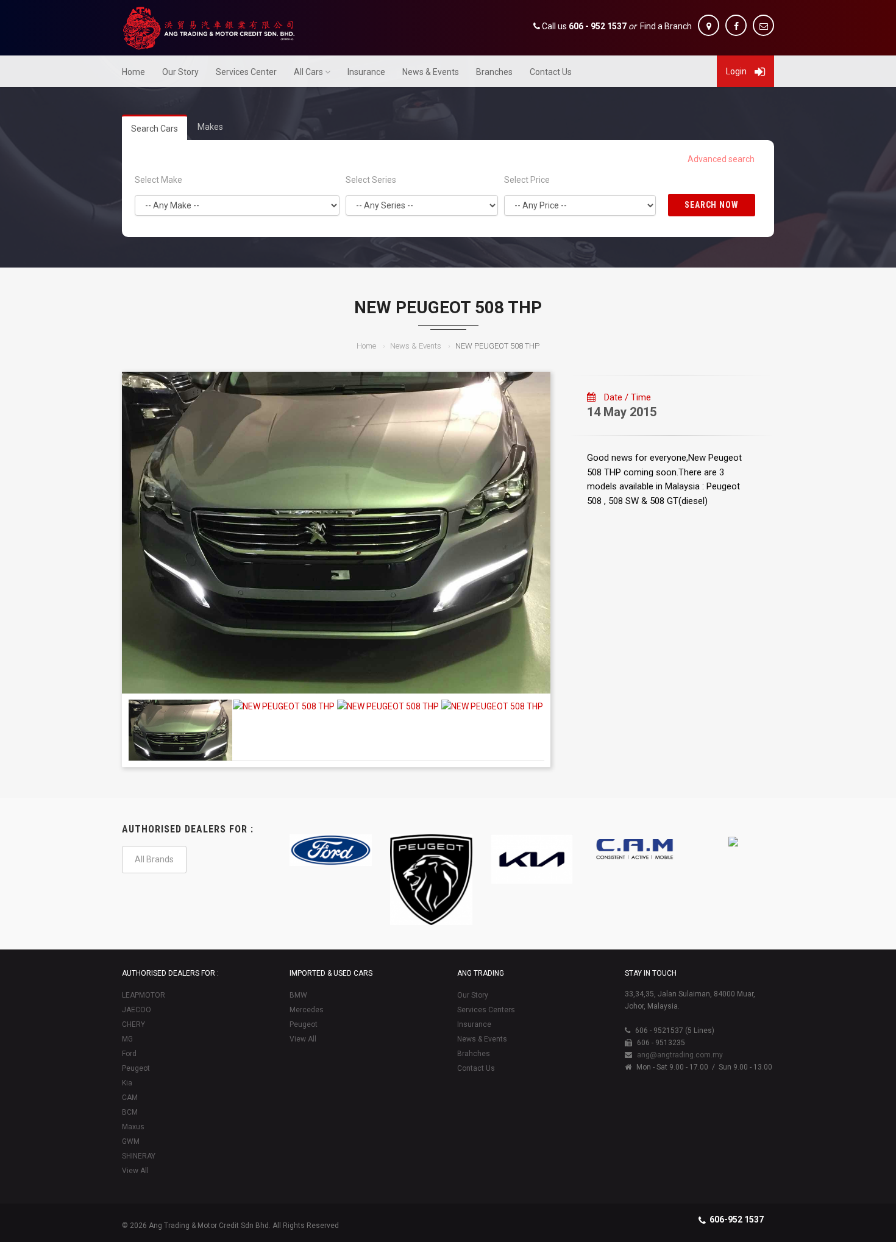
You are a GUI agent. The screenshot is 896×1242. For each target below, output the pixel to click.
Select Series (371, 180)
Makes (210, 127)
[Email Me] (763, 25)
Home (133, 72)
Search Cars (154, 128)
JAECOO (136, 1010)
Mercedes (307, 1010)
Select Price (527, 180)
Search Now (711, 205)
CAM (130, 1097)
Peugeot (136, 1068)
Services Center (246, 72)
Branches (494, 72)
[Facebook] (736, 25)
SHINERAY (138, 1156)
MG (127, 1039)
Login (737, 71)
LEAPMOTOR (143, 995)
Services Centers (486, 1010)
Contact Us (551, 72)
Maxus (133, 1127)
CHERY (133, 1024)
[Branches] (708, 25)
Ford (129, 1053)
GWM (131, 1141)
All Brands (154, 859)
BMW (298, 995)
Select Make (158, 180)
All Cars (308, 72)
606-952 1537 (736, 1219)
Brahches (473, 1053)
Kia (127, 1083)
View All (135, 1170)
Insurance (366, 72)
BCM (130, 1112)
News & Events (430, 72)
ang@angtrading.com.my (680, 1055)
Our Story (180, 72)
